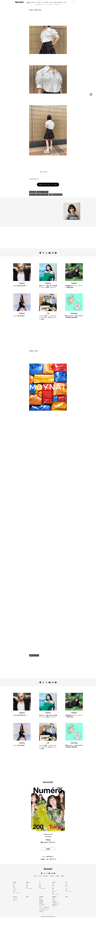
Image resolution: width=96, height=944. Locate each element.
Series (50, 2)
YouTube (50, 257)
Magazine (60, 2)
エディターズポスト (56, 4)
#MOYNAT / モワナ (34, 669)
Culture (39, 2)
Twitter (46, 257)
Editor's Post (38, 10)
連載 (51, 4)
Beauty (32, 2)
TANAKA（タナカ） (59, 867)
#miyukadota (33, 191)
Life (42, 2)
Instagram (53, 257)
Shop (64, 2)
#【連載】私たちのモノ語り (56, 194)
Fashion (28, 2)
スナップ (47, 4)
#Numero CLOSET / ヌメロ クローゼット (39, 194)
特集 (40, 4)
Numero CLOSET (44, 171)
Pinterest (56, 257)
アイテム (43, 4)
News (37, 4)
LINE (40, 257)
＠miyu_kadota (21, 218)
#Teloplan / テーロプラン (42, 191)
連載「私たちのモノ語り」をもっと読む (48, 184)
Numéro (19, 2)
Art (36, 2)
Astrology (55, 2)
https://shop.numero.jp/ (34, 178)
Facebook (43, 257)
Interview (46, 2)
